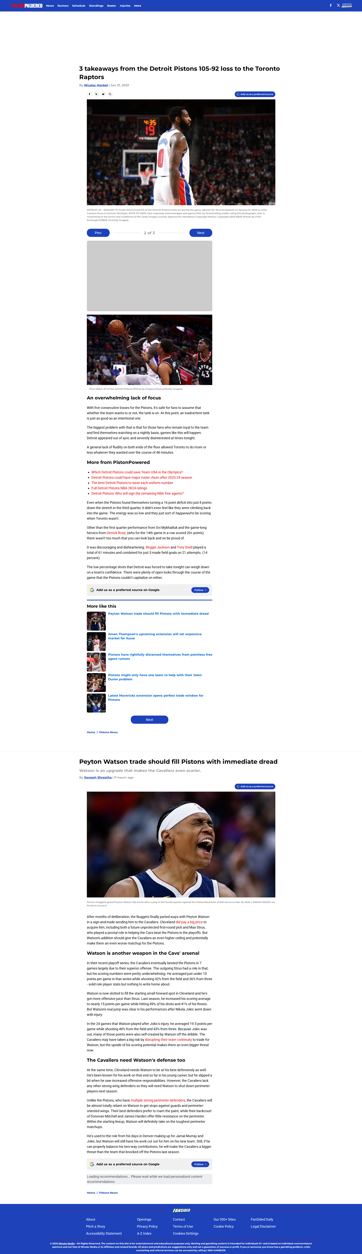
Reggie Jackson (158, 547)
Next (200, 233)
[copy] (110, 94)
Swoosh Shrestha (98, 777)
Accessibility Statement (104, 1233)
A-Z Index (144, 1233)
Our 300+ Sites (225, 1219)
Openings (144, 1219)
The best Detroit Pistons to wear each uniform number (132, 483)
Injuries (125, 5)
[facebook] (331, 5)
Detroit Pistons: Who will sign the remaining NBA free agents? (137, 493)
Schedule (78, 5)
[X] (338, 5)
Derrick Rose (116, 533)
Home (91, 732)
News (50, 5)
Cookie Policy (224, 1226)
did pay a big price (189, 922)
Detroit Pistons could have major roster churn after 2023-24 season (141, 477)
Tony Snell (184, 547)
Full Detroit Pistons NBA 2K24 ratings (119, 488)
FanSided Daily (262, 1219)
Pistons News (108, 732)
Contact (179, 1219)
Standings (96, 5)
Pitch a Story (95, 1226)
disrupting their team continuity (168, 1040)
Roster (111, 5)
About (90, 1219)
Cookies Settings (185, 1233)
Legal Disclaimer (263, 1226)
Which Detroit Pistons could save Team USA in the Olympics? (137, 472)
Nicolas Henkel (96, 85)
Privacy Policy (147, 1226)
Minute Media (67, 1243)
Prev (98, 233)
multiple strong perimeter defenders (158, 1100)
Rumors (63, 5)
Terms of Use (183, 1226)
